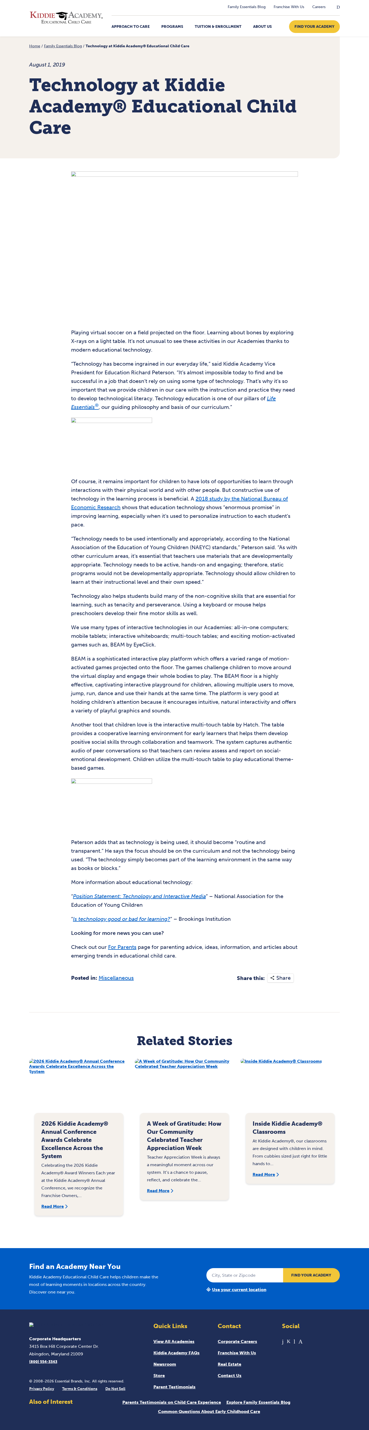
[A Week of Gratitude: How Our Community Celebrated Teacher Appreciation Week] (184, 1088)
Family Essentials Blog (247, 7)
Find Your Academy (314, 26)
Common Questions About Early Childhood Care (209, 1411)
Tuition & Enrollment (218, 26)
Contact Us (229, 1375)
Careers (319, 7)
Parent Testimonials (174, 1386)
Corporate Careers (237, 1341)
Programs (172, 26)
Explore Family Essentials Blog (258, 1402)
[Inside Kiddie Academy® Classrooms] (290, 1088)
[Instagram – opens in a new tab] (300, 1341)
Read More (52, 1206)
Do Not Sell (115, 1388)
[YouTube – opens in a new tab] (294, 1341)
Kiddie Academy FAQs (176, 1352)
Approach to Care (131, 26)
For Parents (122, 947)
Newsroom (164, 1364)
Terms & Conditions (79, 1388)
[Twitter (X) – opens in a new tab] (288, 1341)
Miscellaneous (116, 978)
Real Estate (229, 1364)
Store (159, 1375)
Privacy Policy (41, 1388)
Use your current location (239, 1289)
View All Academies (173, 1341)
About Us (262, 26)
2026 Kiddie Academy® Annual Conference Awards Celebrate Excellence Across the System (74, 1140)
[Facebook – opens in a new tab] (283, 1341)
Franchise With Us (289, 7)
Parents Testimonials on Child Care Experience (171, 1402)
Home (34, 46)
